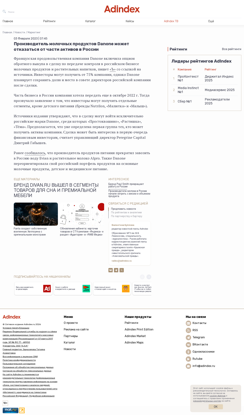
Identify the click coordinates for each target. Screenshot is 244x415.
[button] (148, 276)
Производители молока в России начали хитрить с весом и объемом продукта (129, 194)
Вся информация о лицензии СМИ (20, 356)
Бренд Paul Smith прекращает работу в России (126, 185)
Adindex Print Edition (139, 329)
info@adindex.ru (204, 366)
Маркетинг (34, 32)
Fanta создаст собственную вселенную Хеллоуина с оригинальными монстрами (30, 232)
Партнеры (71, 336)
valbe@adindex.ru (122, 261)
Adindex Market (135, 336)
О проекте (71, 323)
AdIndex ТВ (171, 21)
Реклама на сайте (76, 329)
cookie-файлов (217, 395)
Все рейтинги (231, 49)
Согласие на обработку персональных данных (27, 371)
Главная (7, 32)
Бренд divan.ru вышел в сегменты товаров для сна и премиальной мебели (56, 190)
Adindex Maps (134, 342)
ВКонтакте (200, 344)
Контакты (199, 323)
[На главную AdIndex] (122, 9)
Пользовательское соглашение (19, 363)
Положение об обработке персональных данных (28, 367)
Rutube (197, 358)
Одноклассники (204, 351)
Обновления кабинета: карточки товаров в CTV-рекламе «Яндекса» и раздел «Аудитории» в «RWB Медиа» (81, 232)
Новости (20, 32)
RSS (195, 330)
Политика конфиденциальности (19, 360)
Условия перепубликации (16, 328)
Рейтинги (131, 323)
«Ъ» (113, 69)
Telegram (199, 337)
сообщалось (35, 152)
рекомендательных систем (207, 401)
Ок (216, 406)
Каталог (69, 342)
